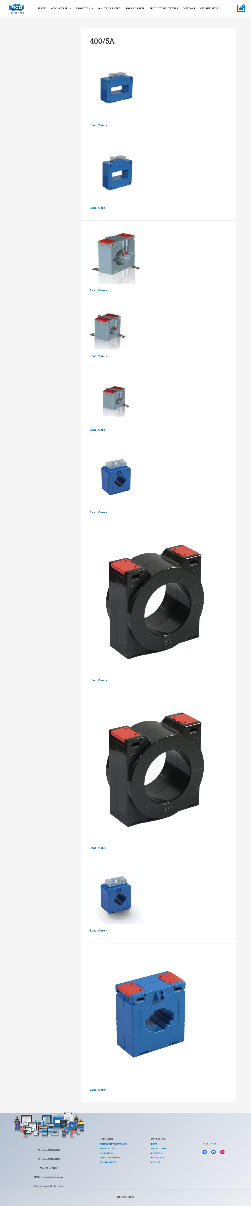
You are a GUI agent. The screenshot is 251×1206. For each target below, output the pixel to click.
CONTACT (189, 8)
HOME (42, 8)
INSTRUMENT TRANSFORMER (113, 1144)
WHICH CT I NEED (109, 8)
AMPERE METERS (108, 1149)
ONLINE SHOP (209, 8)
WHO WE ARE (59, 8)
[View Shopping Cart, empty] (241, 8)
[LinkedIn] (213, 1152)
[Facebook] (204, 1152)
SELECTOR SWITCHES (110, 1158)
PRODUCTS (83, 8)
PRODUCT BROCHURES (163, 8)
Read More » (98, 125)
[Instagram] (222, 1152)
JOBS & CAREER (135, 8)
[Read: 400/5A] (117, 90)
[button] (69, 8)
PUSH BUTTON (106, 1153)
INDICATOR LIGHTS (108, 1162)
